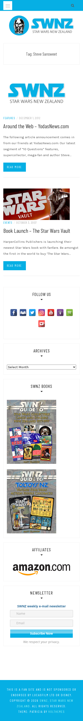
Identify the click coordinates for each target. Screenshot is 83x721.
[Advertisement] (41, 664)
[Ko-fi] (41, 323)
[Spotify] (69, 312)
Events (7, 222)
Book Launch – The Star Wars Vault (36, 230)
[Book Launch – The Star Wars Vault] (36, 204)
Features (9, 118)
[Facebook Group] (23, 312)
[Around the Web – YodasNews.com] (36, 93)
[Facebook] (13, 312)
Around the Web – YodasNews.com (36, 125)
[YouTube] (50, 312)
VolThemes (56, 711)
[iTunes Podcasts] (60, 312)
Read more (14, 167)
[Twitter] (32, 312)
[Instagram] (41, 312)
